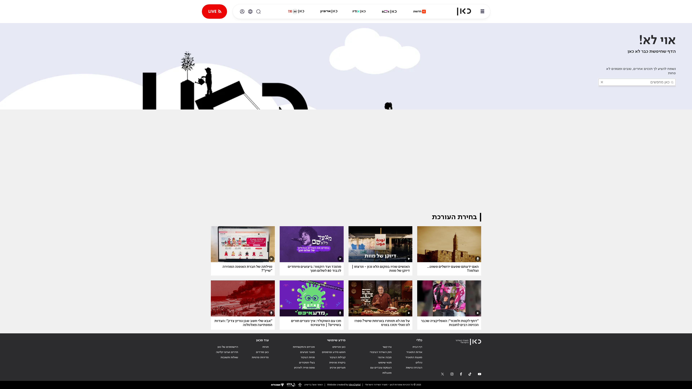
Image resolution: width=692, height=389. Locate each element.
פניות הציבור (308, 357)
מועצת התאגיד (413, 357)
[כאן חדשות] (419, 11)
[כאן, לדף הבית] (461, 11)
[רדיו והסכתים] (359, 11)
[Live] (214, 11)
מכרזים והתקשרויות (304, 347)
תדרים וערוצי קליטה (227, 352)
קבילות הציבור (337, 357)
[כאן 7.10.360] (296, 11)
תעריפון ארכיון (337, 367)
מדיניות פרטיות (260, 357)
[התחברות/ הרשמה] (242, 11)
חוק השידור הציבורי (381, 352)
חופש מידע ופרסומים (333, 352)
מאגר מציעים (307, 352)
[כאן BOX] (389, 11)
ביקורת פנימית (337, 362)
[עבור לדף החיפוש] (258, 11)
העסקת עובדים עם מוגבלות (381, 370)
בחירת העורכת (454, 217)
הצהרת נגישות (414, 367)
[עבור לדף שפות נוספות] (250, 11)
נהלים (419, 362)
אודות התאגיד (414, 352)
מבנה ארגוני (385, 357)
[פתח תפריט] (482, 11)
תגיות (265, 347)
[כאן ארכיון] (329, 11)
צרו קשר (387, 347)
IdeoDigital (355, 385)
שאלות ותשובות (229, 357)
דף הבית (417, 347)
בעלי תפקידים (307, 362)
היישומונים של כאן (228, 347)
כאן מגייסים (338, 347)
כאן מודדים (262, 352)
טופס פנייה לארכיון (304, 367)
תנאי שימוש (385, 362)
